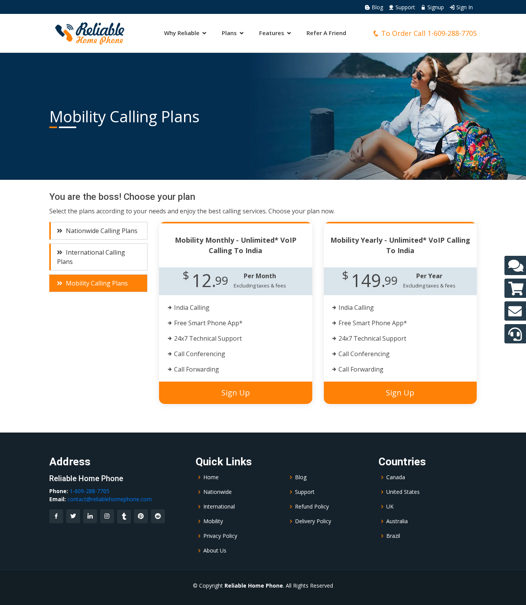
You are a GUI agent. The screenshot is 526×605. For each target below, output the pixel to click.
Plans (229, 33)
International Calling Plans (91, 257)
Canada (395, 477)
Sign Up (235, 392)
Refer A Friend (326, 33)
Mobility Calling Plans (96, 283)
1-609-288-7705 (452, 33)
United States (403, 492)
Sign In (464, 7)
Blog (376, 7)
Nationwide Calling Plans (100, 230)
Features (271, 33)
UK (390, 506)
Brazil (393, 536)
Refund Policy (312, 506)
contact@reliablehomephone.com (109, 499)
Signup (435, 7)
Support (404, 7)
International (219, 506)
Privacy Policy (220, 536)
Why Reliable (181, 33)
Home (211, 477)
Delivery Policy (313, 521)
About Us (214, 550)
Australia (397, 521)
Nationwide (217, 492)
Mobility (213, 521)
